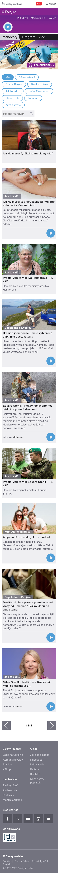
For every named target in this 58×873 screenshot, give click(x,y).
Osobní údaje (22, 861)
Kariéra (34, 769)
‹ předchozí (6, 725)
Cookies (7, 861)
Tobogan (33, 98)
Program (22, 18)
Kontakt (35, 774)
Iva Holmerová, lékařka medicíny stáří (28, 153)
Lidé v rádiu (37, 764)
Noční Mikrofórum (39, 91)
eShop (7, 769)
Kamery (52, 18)
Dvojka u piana (39, 84)
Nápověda (36, 759)
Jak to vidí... (13, 91)
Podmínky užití (40, 861)
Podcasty (8, 795)
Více (43, 37)
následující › (51, 725)
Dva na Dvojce (14, 84)
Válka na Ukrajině (13, 754)
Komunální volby (13, 759)
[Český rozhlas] (12, 4)
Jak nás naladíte (39, 754)
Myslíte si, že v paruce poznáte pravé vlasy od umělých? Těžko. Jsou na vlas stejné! (28, 606)
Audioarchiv (38, 18)
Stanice (7, 764)
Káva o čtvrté (13, 105)
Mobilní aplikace (12, 799)
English (6, 864)
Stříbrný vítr (12, 98)
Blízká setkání (27, 77)
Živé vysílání (10, 785)
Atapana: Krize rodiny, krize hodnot (26, 537)
